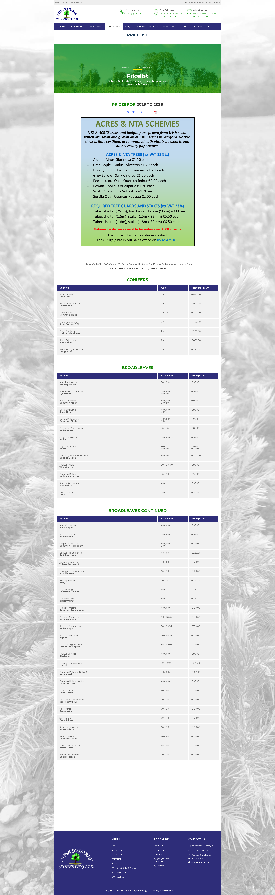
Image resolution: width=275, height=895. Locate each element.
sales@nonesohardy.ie (202, 846)
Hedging (158, 854)
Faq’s (128, 26)
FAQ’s (115, 863)
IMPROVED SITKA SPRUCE (124, 868)
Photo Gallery (147, 26)
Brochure (95, 26)
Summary (159, 866)
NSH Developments (176, 26)
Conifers (159, 846)
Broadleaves (161, 850)
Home (62, 26)
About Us (77, 26)
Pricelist (113, 26)
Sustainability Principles (161, 860)
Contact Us (202, 26)
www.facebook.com (200, 862)
